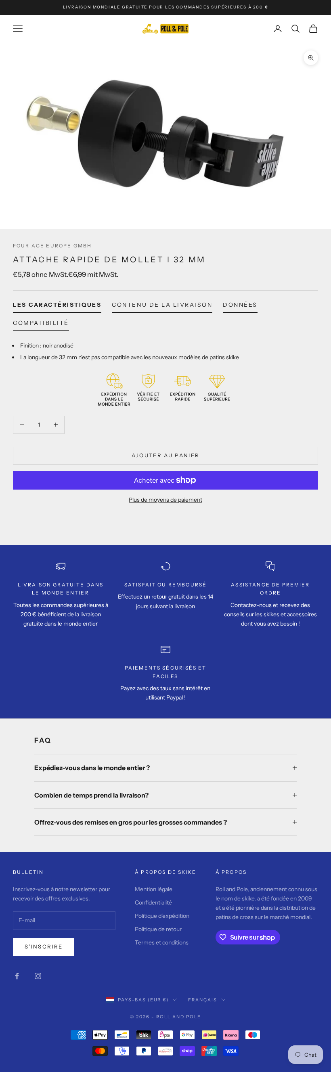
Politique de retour (158, 929)
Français (202, 1000)
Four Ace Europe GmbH (52, 246)
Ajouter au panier (166, 455)
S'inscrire (44, 946)
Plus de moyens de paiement (165, 499)
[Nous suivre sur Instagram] (38, 976)
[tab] (57, 306)
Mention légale (153, 889)
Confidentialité (153, 902)
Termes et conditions (162, 942)
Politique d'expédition (162, 915)
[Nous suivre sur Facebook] (17, 976)
